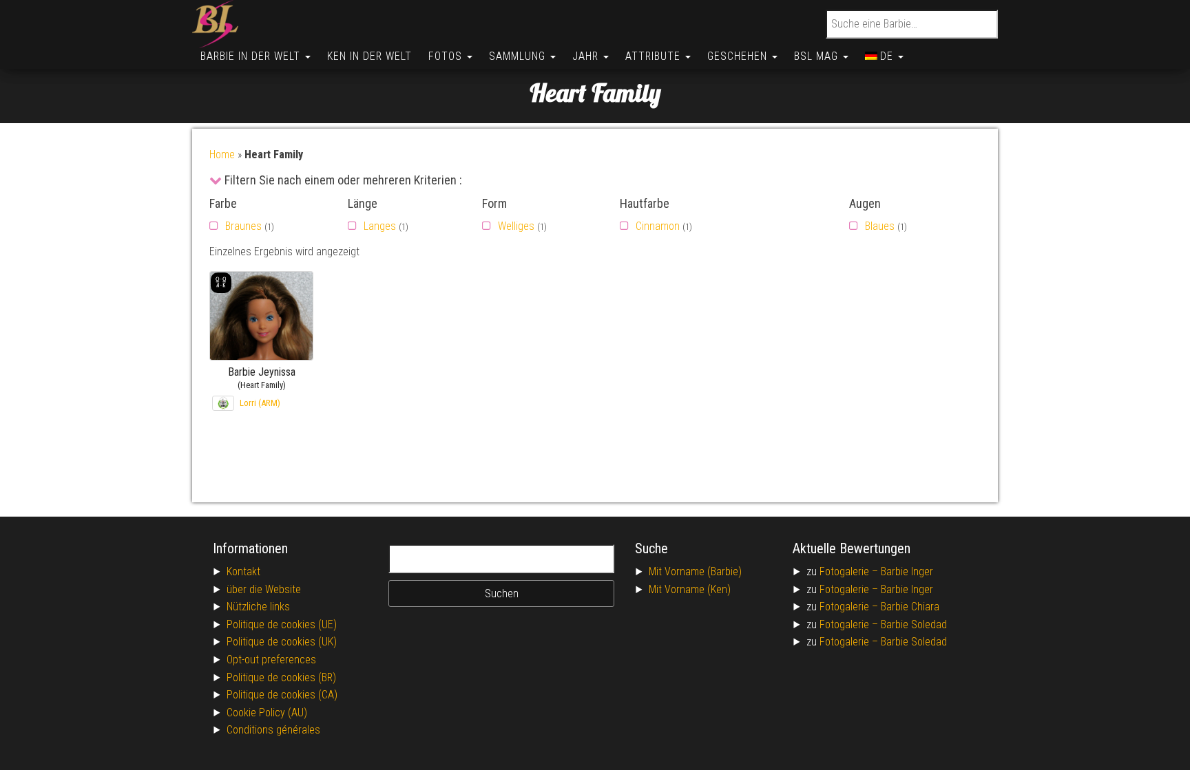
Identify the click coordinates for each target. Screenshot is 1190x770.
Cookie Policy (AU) (267, 712)
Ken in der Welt (369, 56)
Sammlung (519, 56)
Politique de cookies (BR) (281, 677)
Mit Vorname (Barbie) (695, 571)
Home (222, 154)
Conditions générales (273, 729)
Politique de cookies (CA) (282, 694)
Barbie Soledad (914, 624)
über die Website (264, 589)
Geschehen (739, 56)
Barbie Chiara (910, 606)
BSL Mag (818, 56)
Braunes (243, 226)
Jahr (587, 56)
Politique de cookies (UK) (282, 641)
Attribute (654, 56)
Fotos (447, 56)
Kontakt (243, 571)
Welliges (516, 226)
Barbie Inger (907, 571)
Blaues (880, 226)
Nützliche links (258, 606)
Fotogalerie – (850, 571)
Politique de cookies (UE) (282, 624)
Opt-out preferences (271, 659)
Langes (380, 226)
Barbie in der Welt (252, 56)
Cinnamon (658, 226)
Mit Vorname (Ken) (690, 589)
